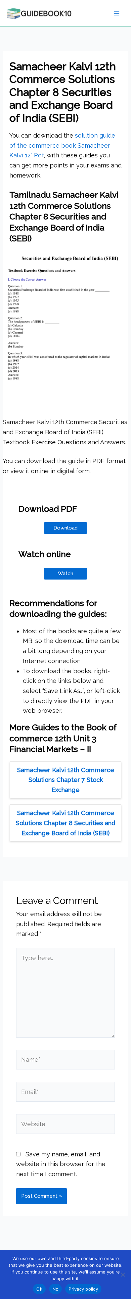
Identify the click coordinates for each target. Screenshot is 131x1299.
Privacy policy (83, 1289)
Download (65, 528)
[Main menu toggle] (116, 13)
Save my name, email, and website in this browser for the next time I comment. (60, 1164)
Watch (65, 573)
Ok (39, 1289)
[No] (122, 1274)
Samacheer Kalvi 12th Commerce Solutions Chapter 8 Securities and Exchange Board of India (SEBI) (65, 822)
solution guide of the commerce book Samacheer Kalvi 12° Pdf (62, 145)
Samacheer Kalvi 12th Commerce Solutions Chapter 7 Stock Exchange (65, 779)
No (55, 1289)
